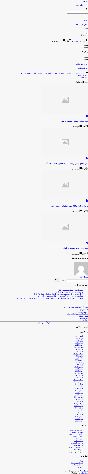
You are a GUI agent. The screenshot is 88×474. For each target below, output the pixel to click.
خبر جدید (57, 73)
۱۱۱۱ (83, 73)
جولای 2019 (79, 362)
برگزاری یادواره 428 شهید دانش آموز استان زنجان (69, 206)
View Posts (84, 277)
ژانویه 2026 (79, 345)
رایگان (85, 320)
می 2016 (80, 412)
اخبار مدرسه (66, 73)
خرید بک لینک (82, 64)
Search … (62, 280)
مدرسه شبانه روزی (76, 447)
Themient (84, 473)
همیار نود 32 (83, 316)
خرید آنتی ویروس (44, 323)
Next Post (84, 77)
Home (86, 20)
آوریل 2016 (79, 414)
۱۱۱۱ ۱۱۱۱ (76, 73)
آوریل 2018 (79, 364)
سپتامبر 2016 (78, 403)
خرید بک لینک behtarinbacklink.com (75, 307)
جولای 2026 (79, 338)
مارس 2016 (78, 416)
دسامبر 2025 (78, 347)
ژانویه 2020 (79, 360)
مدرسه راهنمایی (77, 443)
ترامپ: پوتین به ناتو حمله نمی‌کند (71, 290)
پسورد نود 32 (83, 312)
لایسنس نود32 (83, 309)
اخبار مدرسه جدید (81, 24)
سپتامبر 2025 (78, 354)
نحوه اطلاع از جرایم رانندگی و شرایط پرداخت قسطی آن (67, 163)
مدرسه (85, 1)
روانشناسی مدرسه (45, 73)
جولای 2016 (79, 408)
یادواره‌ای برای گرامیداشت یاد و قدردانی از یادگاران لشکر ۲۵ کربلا (58, 294)
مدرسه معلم (78, 449)
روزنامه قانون (82, 68)
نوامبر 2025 (79, 349)
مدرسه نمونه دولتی (76, 452)
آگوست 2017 (78, 382)
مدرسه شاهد (78, 445)
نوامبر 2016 (79, 399)
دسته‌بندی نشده (77, 432)
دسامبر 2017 (78, 373)
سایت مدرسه (32, 73)
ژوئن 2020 (79, 358)
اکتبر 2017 (79, 377)
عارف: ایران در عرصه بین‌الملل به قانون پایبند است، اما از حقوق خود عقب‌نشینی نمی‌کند (50, 298)
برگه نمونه (79, 5)
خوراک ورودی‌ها (77, 463)
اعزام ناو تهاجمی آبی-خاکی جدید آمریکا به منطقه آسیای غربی (60, 296)
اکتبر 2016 (79, 401)
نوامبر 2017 (79, 375)
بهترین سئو (84, 318)
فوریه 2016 (79, 419)
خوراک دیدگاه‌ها (77, 465)
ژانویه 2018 (79, 371)
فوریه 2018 (79, 369)
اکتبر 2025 (79, 351)
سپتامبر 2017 (78, 380)
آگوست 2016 (78, 406)
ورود (81, 460)
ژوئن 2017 (79, 386)
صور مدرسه (78, 439)
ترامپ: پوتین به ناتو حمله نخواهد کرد (69, 292)
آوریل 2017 (79, 388)
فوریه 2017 (79, 393)
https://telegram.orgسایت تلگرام (75, 248)
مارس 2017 (78, 390)
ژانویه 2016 (79, 421)
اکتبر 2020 (79, 356)
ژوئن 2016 (79, 410)
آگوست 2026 (78, 336)
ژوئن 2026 (79, 341)
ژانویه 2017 (79, 395)
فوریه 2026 (79, 343)
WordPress (84, 471)
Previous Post (83, 75)
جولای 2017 (79, 384)
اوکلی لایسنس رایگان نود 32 (77, 314)
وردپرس (80, 467)
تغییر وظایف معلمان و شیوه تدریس (74, 121)
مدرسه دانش (78, 441)
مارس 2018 (78, 367)
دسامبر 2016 (78, 397)
